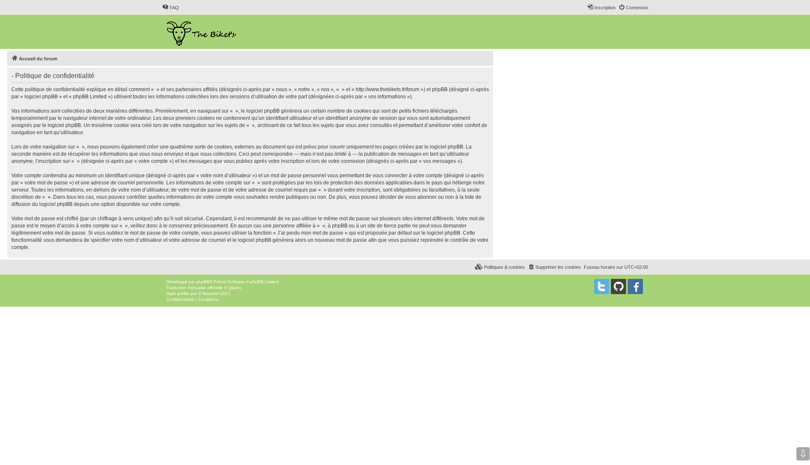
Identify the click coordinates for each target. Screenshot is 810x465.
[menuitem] (170, 8)
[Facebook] (635, 286)
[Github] (618, 286)
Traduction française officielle (194, 287)
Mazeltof (210, 293)
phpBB (203, 281)
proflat (183, 293)
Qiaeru (234, 287)
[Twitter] (601, 286)
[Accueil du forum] (202, 32)
